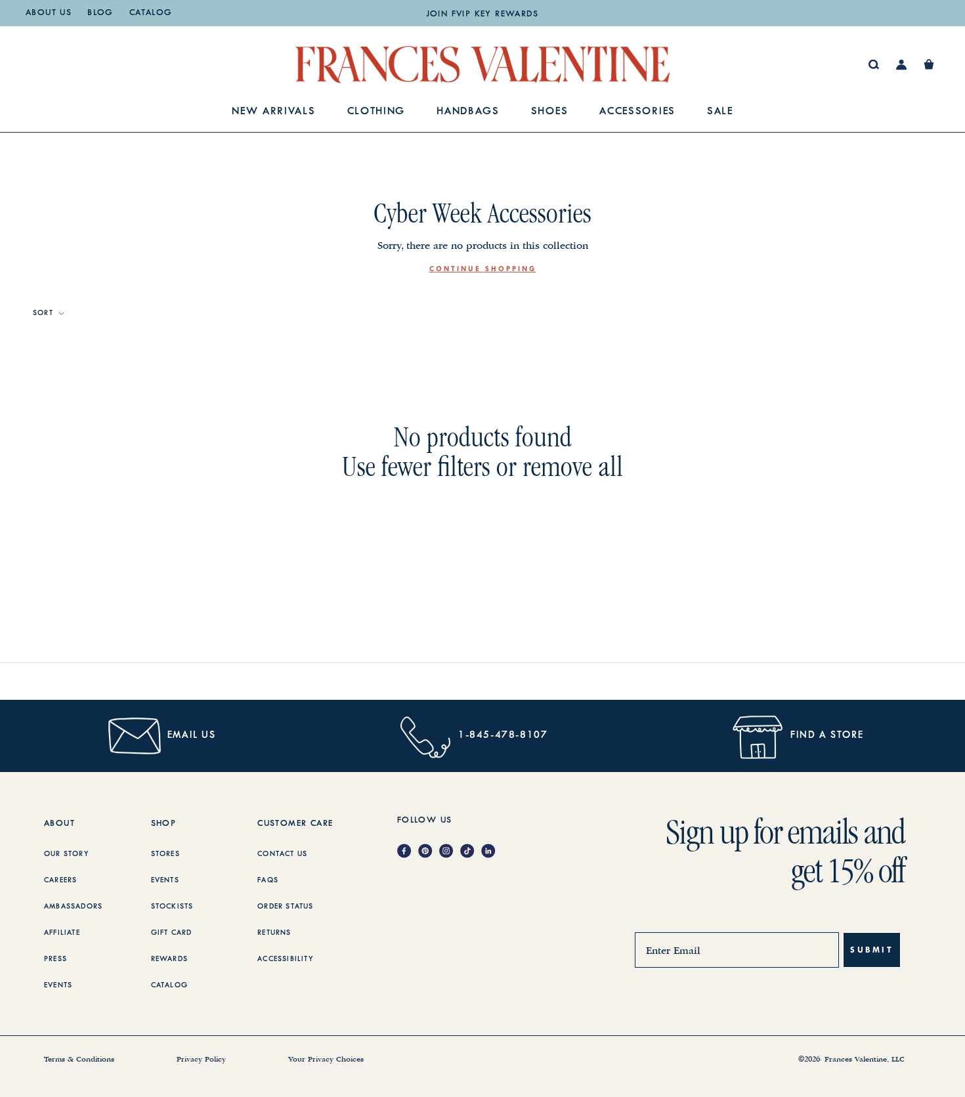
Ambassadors (73, 906)
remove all (573, 466)
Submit (871, 950)
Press (55, 959)
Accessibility (285, 959)
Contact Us (282, 854)
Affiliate (62, 933)
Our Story (66, 854)
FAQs (267, 880)
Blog (100, 13)
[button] (929, 64)
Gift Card (171, 933)
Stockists (172, 906)
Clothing (376, 112)
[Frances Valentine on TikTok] (470, 852)
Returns (274, 933)
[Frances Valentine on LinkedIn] (491, 852)
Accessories (637, 112)
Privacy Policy (201, 1059)
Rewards (169, 959)
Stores (165, 854)
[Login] (901, 64)
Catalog (151, 13)
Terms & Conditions (79, 1059)
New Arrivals (273, 112)
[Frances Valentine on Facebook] (407, 852)
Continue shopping (482, 269)
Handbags (468, 112)
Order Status (285, 906)
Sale (720, 112)
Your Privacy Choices (326, 1059)
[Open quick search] (874, 64)
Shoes (549, 112)
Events (58, 985)
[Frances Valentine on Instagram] (449, 852)
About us (49, 13)
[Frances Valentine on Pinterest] (428, 852)
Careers (60, 880)
